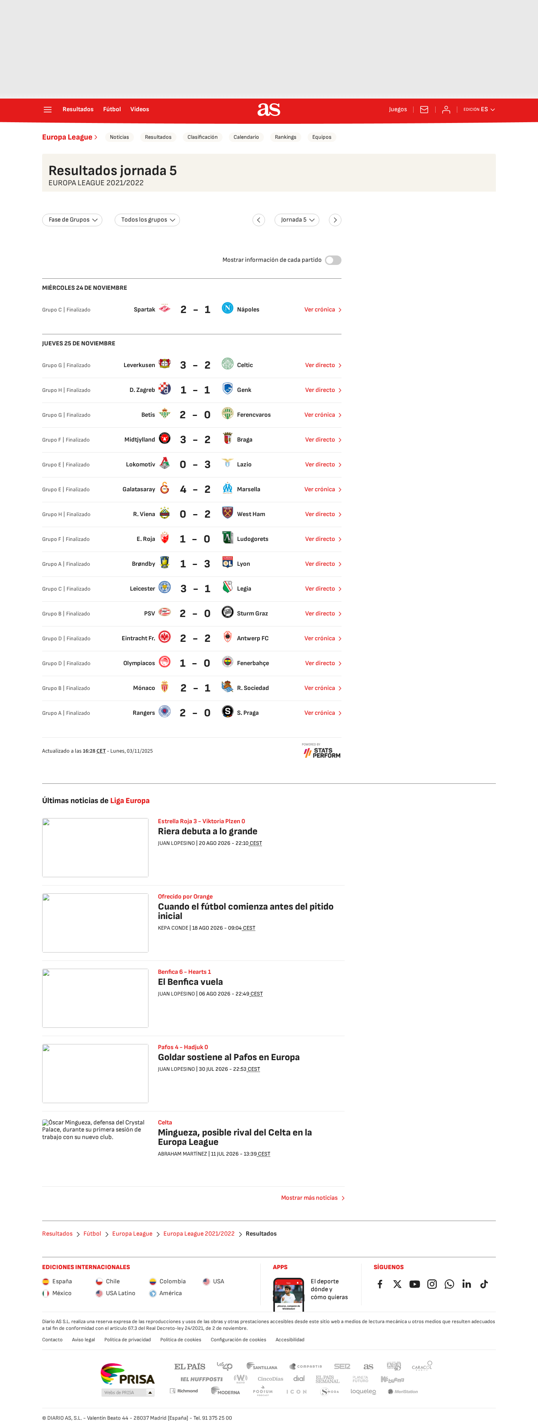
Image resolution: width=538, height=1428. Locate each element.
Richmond (183, 1391)
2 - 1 (196, 309)
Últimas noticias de (96, 800)
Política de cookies (180, 1340)
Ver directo (320, 365)
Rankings (286, 137)
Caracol (422, 1366)
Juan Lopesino (176, 843)
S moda (329, 1392)
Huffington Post (201, 1379)
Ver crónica (319, 309)
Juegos (398, 109)
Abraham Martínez (182, 1153)
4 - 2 (196, 489)
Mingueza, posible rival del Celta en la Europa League (235, 1137)
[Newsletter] (424, 109)
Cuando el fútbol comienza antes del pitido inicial (246, 911)
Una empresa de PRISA (127, 1374)
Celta (165, 1122)
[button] (128, 1393)
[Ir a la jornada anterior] (258, 220)
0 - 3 (196, 464)
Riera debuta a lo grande (208, 831)
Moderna (226, 1392)
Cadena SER (342, 1366)
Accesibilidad (290, 1340)
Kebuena (392, 1379)
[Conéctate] (446, 109)
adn (394, 1366)
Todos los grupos (144, 220)
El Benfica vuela (190, 982)
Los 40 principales (224, 1366)
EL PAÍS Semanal (327, 1379)
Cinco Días (270, 1379)
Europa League (67, 137)
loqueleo (363, 1392)
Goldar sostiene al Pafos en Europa (229, 1057)
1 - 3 (196, 563)
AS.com (368, 1366)
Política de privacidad (127, 1340)
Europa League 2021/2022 (199, 1234)
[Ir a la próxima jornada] (335, 220)
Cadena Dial (299, 1379)
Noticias (119, 137)
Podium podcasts (262, 1392)
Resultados (78, 109)
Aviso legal (83, 1340)
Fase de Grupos (69, 220)
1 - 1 (196, 390)
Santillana (261, 1366)
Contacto (52, 1340)
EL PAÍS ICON (296, 1392)
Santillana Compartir (306, 1366)
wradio (241, 1379)
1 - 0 (196, 539)
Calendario (246, 137)
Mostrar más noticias (309, 1198)
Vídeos (139, 109)
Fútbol (112, 109)
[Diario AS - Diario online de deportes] (269, 109)
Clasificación (202, 137)
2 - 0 (196, 414)
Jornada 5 (293, 220)
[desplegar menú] (47, 109)
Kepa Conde (173, 928)
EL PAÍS (190, 1366)
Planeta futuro (360, 1379)
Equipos (322, 137)
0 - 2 (196, 514)
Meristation (403, 1392)
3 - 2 (196, 365)
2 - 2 (196, 638)
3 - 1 (196, 588)
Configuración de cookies (238, 1340)
